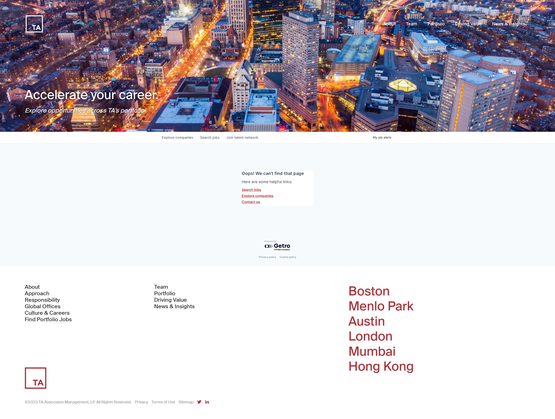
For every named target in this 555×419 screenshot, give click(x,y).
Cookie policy (288, 257)
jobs (209, 137)
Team (161, 287)
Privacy (141, 402)
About (32, 287)
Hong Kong (381, 366)
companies (177, 137)
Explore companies (257, 196)
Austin (366, 321)
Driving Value (170, 300)
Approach (37, 293)
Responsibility (42, 300)
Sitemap (186, 402)
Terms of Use (163, 402)
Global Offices (42, 306)
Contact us (251, 202)
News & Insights (174, 306)
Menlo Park (380, 306)
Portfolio (164, 293)
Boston (369, 291)
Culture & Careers (47, 313)
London (370, 336)
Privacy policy (267, 257)
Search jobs (251, 189)
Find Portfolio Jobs (48, 319)
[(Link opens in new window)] (199, 402)
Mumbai (372, 351)
